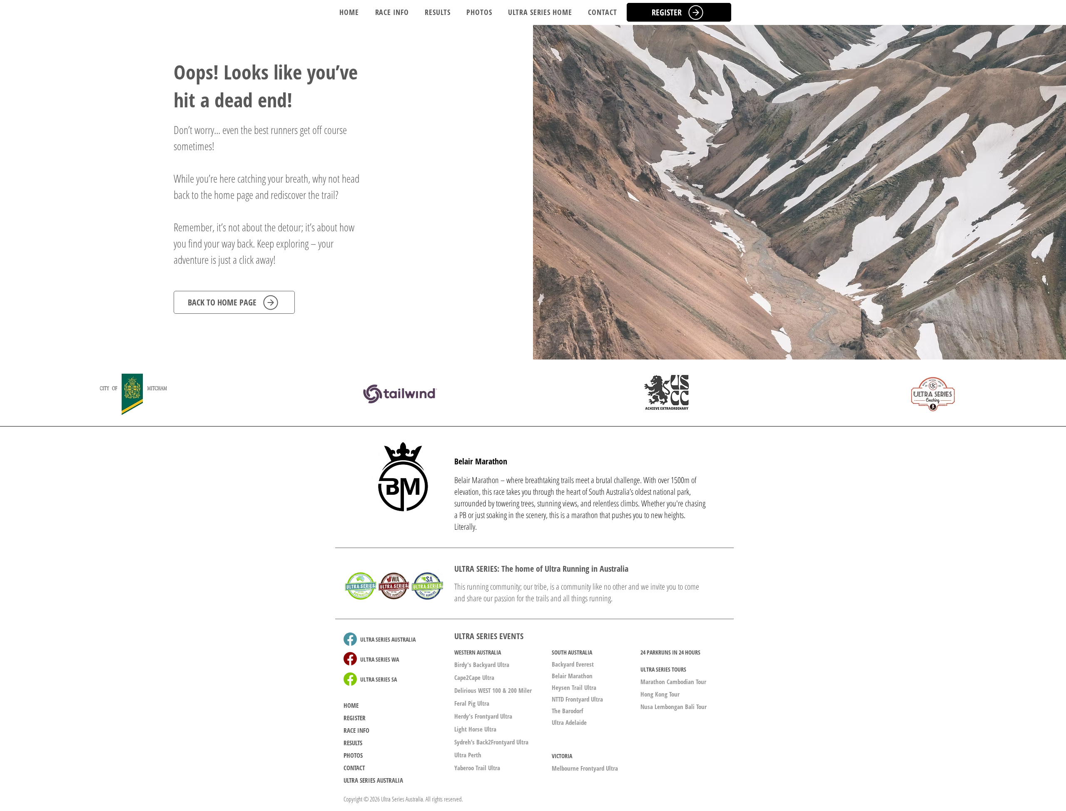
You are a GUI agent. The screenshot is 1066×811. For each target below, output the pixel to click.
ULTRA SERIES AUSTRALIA (373, 780)
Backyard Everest (573, 664)
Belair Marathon (572, 676)
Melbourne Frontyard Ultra (585, 768)
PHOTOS (353, 755)
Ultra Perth (467, 755)
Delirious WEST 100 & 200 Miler (493, 690)
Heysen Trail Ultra (574, 687)
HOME (351, 705)
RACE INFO (356, 730)
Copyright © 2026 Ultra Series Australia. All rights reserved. (403, 799)
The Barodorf (567, 711)
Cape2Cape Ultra (474, 677)
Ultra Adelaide (569, 722)
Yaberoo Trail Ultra (477, 768)
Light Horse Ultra (475, 729)
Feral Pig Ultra (471, 703)
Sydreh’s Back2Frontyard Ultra (491, 742)
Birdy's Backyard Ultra (481, 664)
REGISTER (355, 718)
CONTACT (354, 768)
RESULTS (353, 743)
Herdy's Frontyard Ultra (483, 716)
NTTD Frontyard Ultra (577, 699)
